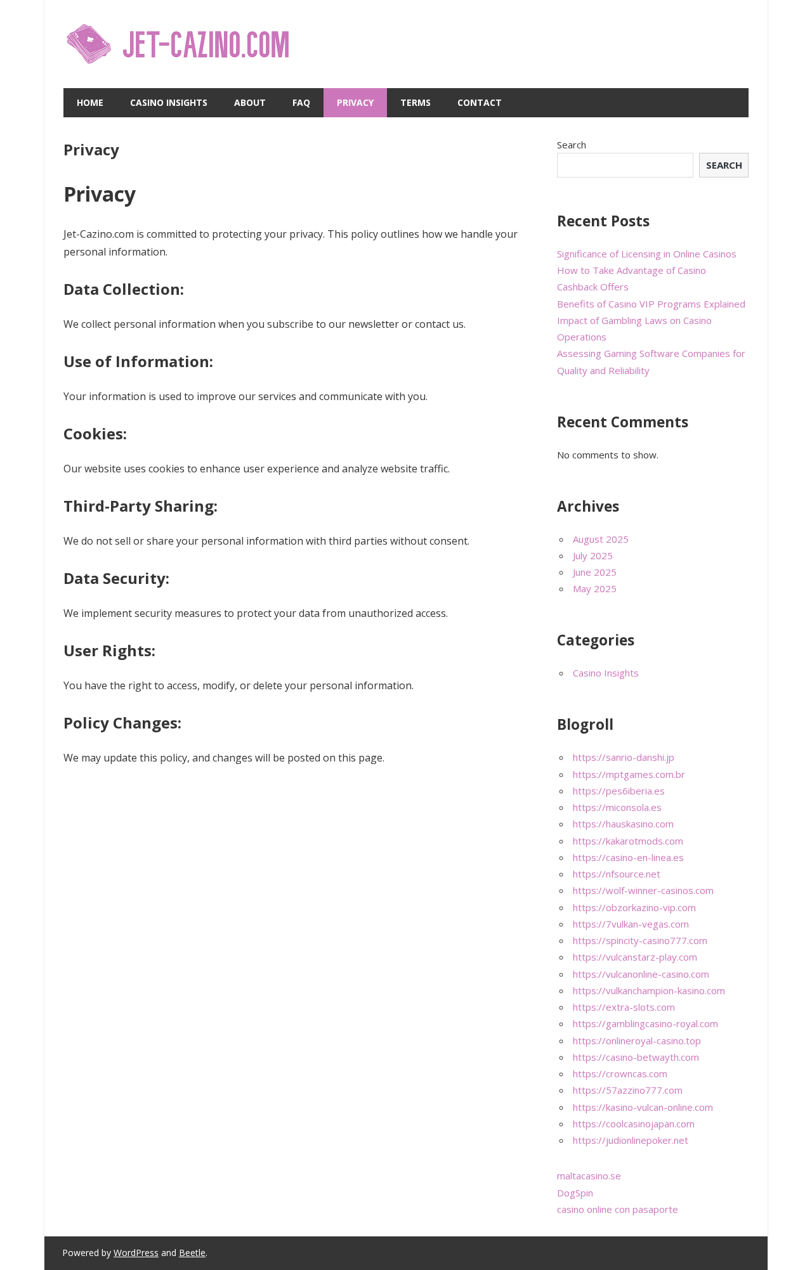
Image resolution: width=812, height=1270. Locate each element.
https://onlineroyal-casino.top (637, 1040)
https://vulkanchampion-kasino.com (649, 990)
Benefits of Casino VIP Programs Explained (651, 303)
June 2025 (595, 572)
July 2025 (593, 555)
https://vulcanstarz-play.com (635, 956)
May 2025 (595, 588)
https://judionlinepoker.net (630, 1140)
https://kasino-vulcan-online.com (643, 1107)
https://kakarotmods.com (628, 840)
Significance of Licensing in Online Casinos (647, 253)
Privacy (355, 102)
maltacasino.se (589, 1175)
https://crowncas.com (620, 1073)
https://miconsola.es (617, 807)
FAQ (301, 102)
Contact (479, 102)
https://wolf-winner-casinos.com (643, 890)
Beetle (192, 1253)
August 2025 (601, 539)
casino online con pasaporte (617, 1209)
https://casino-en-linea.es (628, 857)
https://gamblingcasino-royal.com (645, 1023)
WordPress (136, 1253)
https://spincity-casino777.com (640, 940)
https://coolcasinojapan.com (634, 1123)
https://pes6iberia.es (619, 790)
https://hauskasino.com (623, 823)
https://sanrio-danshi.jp (623, 757)
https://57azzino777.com (628, 1090)
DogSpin (575, 1192)
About (250, 102)
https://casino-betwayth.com (636, 1057)
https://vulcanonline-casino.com (641, 974)
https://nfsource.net (616, 873)
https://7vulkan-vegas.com (631, 923)
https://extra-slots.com (624, 1007)
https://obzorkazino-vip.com (634, 907)
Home (90, 102)
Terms (415, 102)
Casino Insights (168, 102)
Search (571, 144)
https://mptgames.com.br (629, 774)
